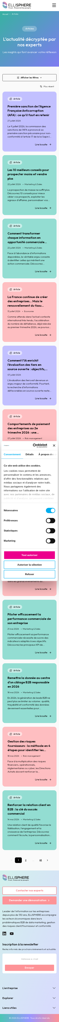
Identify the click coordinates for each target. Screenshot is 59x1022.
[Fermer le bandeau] (54, 445)
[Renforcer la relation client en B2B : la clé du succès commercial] (29, 820)
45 (40, 860)
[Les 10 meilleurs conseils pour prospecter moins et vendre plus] (29, 185)
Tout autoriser (29, 555)
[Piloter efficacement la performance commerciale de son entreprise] (29, 629)
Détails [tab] (30, 454)
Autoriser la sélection (29, 564)
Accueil (5, 14)
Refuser (29, 574)
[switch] (50, 520)
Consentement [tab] (12, 454)
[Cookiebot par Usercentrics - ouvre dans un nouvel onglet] (34, 445)
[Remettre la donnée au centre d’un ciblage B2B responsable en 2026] (29, 693)
